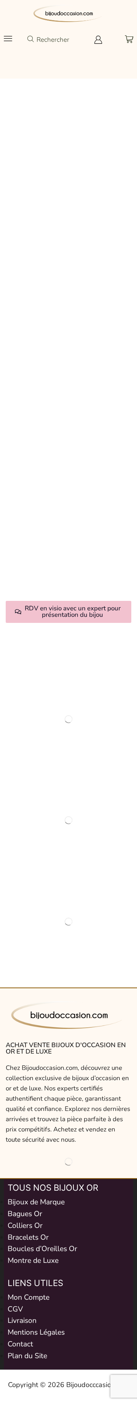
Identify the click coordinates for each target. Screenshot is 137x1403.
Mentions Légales (36, 1332)
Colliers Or (25, 1226)
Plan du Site (27, 1356)
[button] (8, 38)
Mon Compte (28, 1297)
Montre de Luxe (33, 1261)
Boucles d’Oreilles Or (42, 1249)
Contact (20, 1344)
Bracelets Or (28, 1237)
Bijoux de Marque (36, 1202)
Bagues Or (25, 1214)
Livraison (22, 1321)
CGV (15, 1309)
